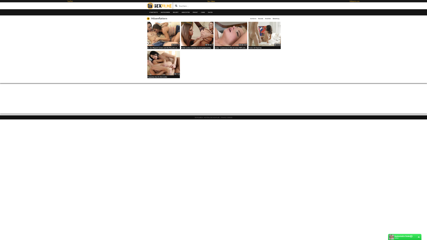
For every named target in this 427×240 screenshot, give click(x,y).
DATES (210, 12)
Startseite (153, 12)
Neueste (260, 18)
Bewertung (276, 18)
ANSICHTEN (186, 12)
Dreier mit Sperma (254, 48)
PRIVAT (195, 12)
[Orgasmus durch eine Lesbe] (163, 63)
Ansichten (268, 18)
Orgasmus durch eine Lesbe (157, 77)
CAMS (203, 12)
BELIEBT (176, 12)
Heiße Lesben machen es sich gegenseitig (196, 48)
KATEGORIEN (165, 12)
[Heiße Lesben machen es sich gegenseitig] (197, 34)
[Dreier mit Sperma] (264, 34)
